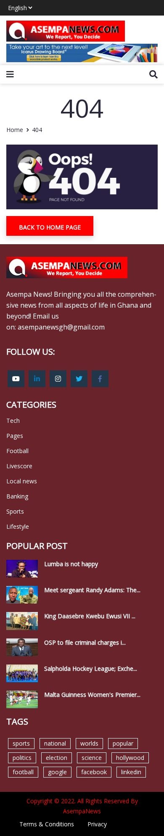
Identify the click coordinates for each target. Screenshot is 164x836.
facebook (94, 772)
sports (21, 743)
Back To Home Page (50, 227)
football (23, 772)
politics (22, 758)
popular (123, 743)
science (92, 758)
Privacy (97, 824)
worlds (89, 743)
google (57, 772)
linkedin (131, 772)
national (55, 743)
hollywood (130, 758)
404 (37, 130)
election (56, 758)
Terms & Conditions (46, 824)
